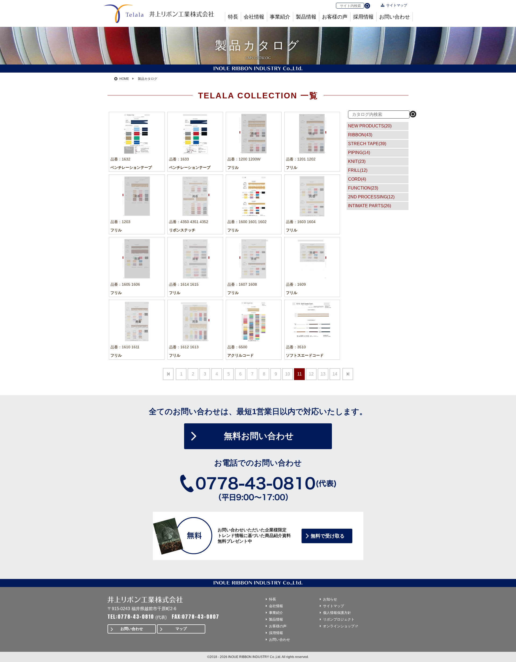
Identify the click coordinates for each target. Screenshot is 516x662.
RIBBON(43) (360, 135)
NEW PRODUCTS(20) (370, 126)
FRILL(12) (357, 170)
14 (334, 374)
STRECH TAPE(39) (367, 143)
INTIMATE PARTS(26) (369, 205)
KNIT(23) (357, 161)
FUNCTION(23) (363, 188)
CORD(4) (357, 179)
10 (287, 374)
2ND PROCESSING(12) (371, 197)
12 (311, 374)
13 (323, 374)
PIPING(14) (359, 152)
